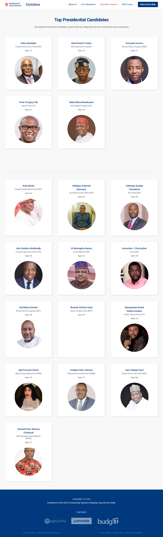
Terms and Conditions (134, 533)
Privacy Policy (105, 533)
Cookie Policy (118, 533)
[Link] (22, 4)
